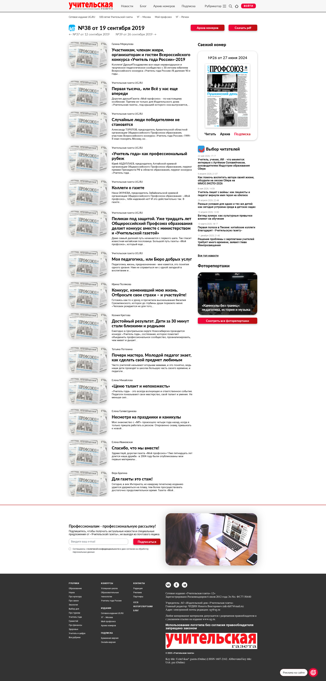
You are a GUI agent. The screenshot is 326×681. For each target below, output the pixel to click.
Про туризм (74, 613)
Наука (72, 592)
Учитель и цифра (77, 633)
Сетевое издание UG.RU (82, 16)
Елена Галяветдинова (124, 411)
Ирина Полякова (121, 284)
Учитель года (75, 617)
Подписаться (147, 542)
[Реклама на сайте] (313, 672)
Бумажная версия (110, 638)
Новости (127, 6)
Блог (143, 6)
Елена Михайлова (122, 380)
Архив (225, 134)
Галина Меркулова (122, 43)
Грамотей (73, 621)
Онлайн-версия (108, 642)
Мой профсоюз (163, 16)
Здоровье (73, 629)
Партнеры (138, 596)
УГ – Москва (144, 16)
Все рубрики (74, 637)
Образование (75, 588)
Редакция (138, 588)
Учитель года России (111, 601)
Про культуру (75, 596)
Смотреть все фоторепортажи (227, 321)
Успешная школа (109, 588)
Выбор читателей (223, 148)
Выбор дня (74, 609)
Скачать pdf (243, 28)
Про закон (74, 601)
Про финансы (75, 625)
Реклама (137, 592)
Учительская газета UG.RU (127, 82)
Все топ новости (208, 255)
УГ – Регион (182, 16)
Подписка (188, 6)
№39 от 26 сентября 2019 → (136, 34)
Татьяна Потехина (122, 349)
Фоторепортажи (214, 265)
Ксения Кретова (121, 315)
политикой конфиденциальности (103, 549)
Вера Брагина (119, 472)
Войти (248, 6)
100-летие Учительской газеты (116, 16)
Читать (210, 134)
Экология (73, 605)
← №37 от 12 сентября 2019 (89, 34)
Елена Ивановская (122, 442)
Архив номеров (164, 6)
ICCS (135, 602)
